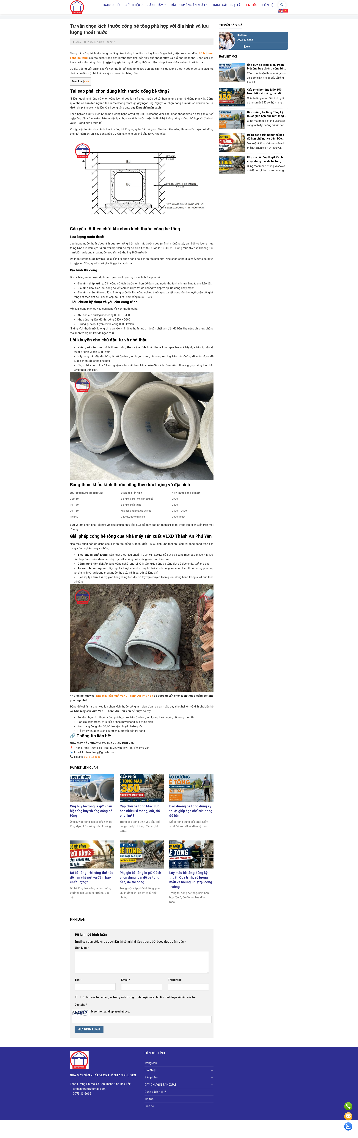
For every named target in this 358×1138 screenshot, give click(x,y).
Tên (78, 979)
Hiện (86, 81)
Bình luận (82, 947)
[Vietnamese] (285, 10)
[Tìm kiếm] (282, 5)
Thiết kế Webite (195, 1133)
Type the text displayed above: (110, 1011)
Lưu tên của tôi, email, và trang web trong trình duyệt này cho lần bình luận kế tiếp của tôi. (138, 997)
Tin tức (251, 5)
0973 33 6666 (92, 756)
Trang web (175, 979)
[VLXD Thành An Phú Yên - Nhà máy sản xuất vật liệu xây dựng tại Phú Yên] (79, 7)
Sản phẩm (155, 5)
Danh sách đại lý (226, 5)
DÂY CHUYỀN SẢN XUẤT (188, 5)
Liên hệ (267, 5)
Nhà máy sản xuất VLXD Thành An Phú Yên (124, 695)
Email (125, 979)
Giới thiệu (132, 5)
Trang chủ (111, 5)
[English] (280, 10)
